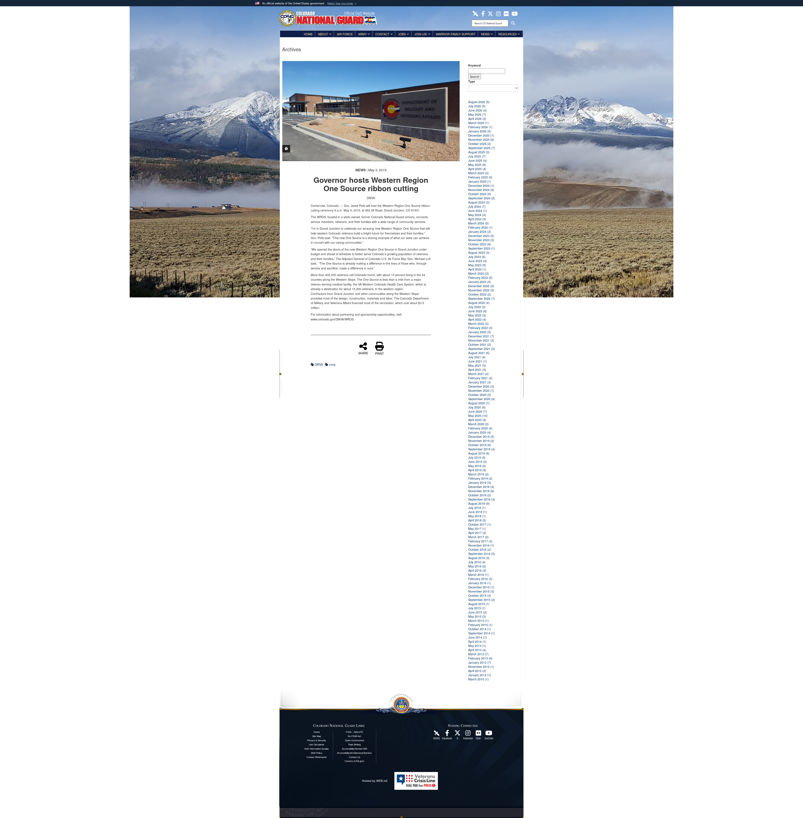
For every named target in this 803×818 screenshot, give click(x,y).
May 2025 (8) (477, 165)
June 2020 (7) (477, 411)
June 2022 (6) (477, 311)
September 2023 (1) (481, 248)
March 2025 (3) (478, 173)
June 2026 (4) (477, 110)
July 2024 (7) (477, 206)
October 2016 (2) (479, 549)
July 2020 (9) (477, 407)
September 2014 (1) (481, 633)
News (485, 34)
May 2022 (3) (477, 315)
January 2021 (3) (479, 382)
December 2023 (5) (481, 236)
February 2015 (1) (480, 625)
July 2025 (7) (477, 156)
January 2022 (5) (479, 332)
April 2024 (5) (477, 219)
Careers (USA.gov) (354, 761)
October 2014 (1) (479, 629)
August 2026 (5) (479, 102)
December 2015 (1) (481, 587)
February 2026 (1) (480, 127)
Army (362, 34)
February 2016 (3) (480, 579)
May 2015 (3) (477, 616)
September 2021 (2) (481, 349)
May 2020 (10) (478, 415)
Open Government (354, 740)
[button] (342, 3)
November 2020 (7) (481, 390)
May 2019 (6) (477, 466)
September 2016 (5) (481, 554)
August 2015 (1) (479, 604)
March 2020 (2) (478, 424)
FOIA (348, 732)
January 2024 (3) (479, 231)
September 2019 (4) (481, 449)
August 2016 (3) (479, 558)
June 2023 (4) (477, 261)
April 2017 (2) (477, 533)
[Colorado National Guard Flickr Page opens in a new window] (506, 13)
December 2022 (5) (481, 286)
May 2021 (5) (477, 365)
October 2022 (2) (479, 294)
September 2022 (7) (481, 298)
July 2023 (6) (477, 257)
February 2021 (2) (480, 378)
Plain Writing (354, 744)
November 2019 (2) (481, 441)
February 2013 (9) (480, 658)
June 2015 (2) (477, 612)
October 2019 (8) (479, 445)
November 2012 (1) (481, 666)
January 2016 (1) (479, 583)
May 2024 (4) (477, 215)
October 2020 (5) (479, 395)
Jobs (402, 34)
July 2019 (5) (477, 457)
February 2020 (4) (480, 428)
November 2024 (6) (481, 190)
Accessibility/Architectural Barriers (354, 753)
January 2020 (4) (479, 432)
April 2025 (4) (477, 169)
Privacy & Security (316, 740)
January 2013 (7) (479, 662)
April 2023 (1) (477, 269)
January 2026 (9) (479, 131)
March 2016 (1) (478, 574)
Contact (382, 34)
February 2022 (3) (480, 328)
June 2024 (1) (477, 211)
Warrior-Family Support (456, 34)
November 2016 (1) (481, 545)
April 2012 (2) (477, 671)
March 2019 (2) (478, 474)
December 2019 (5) (481, 436)
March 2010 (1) (478, 679)
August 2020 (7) (479, 403)
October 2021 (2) (479, 344)
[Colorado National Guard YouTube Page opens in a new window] (514, 13)
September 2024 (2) (481, 198)
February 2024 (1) (480, 227)
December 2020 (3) (481, 386)
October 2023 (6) (479, 244)
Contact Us (354, 757)
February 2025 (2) (480, 177)
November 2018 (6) (481, 491)
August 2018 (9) (479, 503)
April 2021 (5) (477, 369)
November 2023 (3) (481, 240)
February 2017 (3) (480, 541)
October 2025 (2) (479, 144)
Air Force (345, 34)
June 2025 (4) (477, 160)
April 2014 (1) (477, 641)
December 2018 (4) (481, 487)
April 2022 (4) (477, 319)
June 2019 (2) (477, 462)
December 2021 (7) (481, 336)
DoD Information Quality (316, 749)
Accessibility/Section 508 (354, 749)
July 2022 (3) (477, 307)
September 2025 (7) (481, 148)
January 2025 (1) (479, 181)
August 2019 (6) (479, 453)
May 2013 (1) (477, 646)
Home (308, 34)
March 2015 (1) (478, 620)
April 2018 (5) (477, 520)
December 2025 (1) (481, 135)
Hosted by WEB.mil (374, 780)
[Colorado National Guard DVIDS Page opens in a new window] (475, 13)
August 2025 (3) (479, 152)
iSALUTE (358, 732)
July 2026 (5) (477, 106)
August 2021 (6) (479, 353)
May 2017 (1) (477, 528)
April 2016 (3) (477, 570)
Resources (507, 34)
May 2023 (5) (477, 265)
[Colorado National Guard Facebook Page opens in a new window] (483, 13)
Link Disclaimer (316, 744)
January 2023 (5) (479, 282)
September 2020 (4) (481, 399)
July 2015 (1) (477, 608)
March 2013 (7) (478, 654)
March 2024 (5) (478, 223)
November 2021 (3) (481, 340)
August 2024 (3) (479, 202)
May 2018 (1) (477, 516)
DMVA (319, 364)
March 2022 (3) (478, 323)
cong (332, 364)
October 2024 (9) (479, 194)
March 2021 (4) (478, 374)
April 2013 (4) (477, 650)
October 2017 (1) (479, 524)
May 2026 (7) (477, 114)
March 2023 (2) (478, 273)
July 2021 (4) (477, 357)
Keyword (474, 65)
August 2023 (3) (479, 252)
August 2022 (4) (479, 303)
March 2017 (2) (478, 537)
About (323, 34)
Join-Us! (420, 34)
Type (471, 81)
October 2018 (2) (479, 495)
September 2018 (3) (481, 499)
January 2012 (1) (479, 675)
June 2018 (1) (477, 512)
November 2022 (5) (481, 290)
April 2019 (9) (477, 470)
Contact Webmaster (317, 757)
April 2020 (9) (477, 420)
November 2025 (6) (481, 139)
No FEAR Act (354, 736)
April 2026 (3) (477, 118)
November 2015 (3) (481, 591)
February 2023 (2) (480, 277)
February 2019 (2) (480, 478)
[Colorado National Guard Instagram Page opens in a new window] (498, 13)
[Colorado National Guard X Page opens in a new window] (490, 13)
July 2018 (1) (477, 508)
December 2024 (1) (481, 185)
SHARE (363, 353)
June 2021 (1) (477, 361)
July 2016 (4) (477, 562)
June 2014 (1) (477, 637)
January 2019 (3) (479, 482)
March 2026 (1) (478, 123)
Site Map (316, 736)
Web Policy (316, 753)
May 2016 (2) (477, 566)
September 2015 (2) (481, 600)
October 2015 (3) (479, 595)
